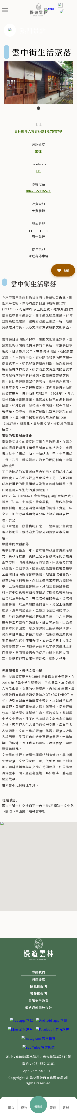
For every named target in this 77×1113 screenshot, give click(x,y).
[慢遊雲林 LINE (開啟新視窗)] (20, 1029)
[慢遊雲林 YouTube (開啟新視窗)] (39, 1046)
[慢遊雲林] (38, 9)
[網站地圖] (49, 9)
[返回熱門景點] (10, 29)
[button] (5, 10)
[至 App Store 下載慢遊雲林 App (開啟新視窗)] (21, 1020)
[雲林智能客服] (63, 13)
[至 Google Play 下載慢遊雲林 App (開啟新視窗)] (51, 1020)
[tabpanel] (38, 82)
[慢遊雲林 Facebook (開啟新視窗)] (52, 1029)
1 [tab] (38, 108)
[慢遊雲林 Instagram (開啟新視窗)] (38, 1038)
